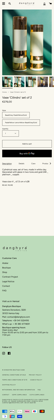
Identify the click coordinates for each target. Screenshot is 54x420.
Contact (6, 286)
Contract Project (10, 277)
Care (33, 163)
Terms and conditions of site (14, 380)
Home (4, 92)
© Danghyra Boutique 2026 (13, 370)
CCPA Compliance (37, 394)
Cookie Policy (36, 380)
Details (21, 163)
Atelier (5, 263)
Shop (4, 272)
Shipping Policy (9, 385)
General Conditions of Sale (14, 375)
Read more (7, 185)
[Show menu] (3, 3)
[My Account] (44, 3)
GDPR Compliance (19, 394)
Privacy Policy (35, 375)
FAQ (4, 290)
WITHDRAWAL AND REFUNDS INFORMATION (18, 390)
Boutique (6, 267)
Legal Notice (8, 281)
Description (7, 163)
